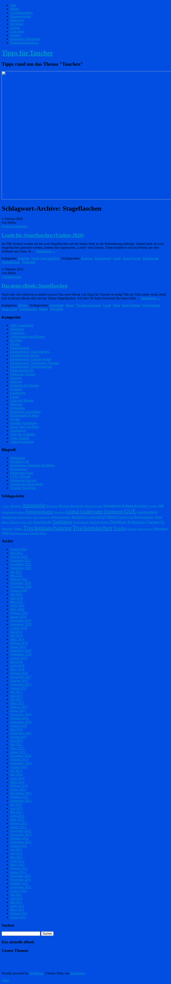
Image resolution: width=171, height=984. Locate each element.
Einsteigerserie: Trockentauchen (31, 366)
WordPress (36, 973)
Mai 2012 (16, 857)
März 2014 (17, 782)
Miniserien (17, 20)
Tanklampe (62, 521)
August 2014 (18, 767)
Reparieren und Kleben (25, 411)
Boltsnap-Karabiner (135, 506)
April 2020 (17, 605)
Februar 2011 (19, 913)
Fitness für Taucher (22, 374)
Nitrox (112, 517)
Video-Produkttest (22, 441)
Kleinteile (79, 517)
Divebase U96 (19, 461)
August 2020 (18, 590)
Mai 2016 (16, 729)
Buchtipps (16, 24)
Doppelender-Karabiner (13, 512)
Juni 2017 (16, 695)
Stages (43, 309)
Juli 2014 (16, 770)
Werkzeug (131, 529)
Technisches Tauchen (143, 522)
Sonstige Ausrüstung (23, 423)
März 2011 (17, 909)
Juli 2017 (16, 692)
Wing (5, 533)
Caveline (153, 506)
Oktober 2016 (19, 718)
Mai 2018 (16, 662)
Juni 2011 (16, 898)
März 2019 (17, 639)
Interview (16, 381)
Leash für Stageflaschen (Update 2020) (43, 235)
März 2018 (17, 669)
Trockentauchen (92, 527)
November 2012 (20, 834)
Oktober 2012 (19, 838)
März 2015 (17, 748)
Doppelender (102, 258)
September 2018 (20, 654)
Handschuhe (25, 517)
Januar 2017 (18, 710)
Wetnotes (161, 529)
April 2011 (17, 906)
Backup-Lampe (94, 506)
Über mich (17, 31)
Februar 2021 (19, 579)
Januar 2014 (18, 789)
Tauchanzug (18, 430)
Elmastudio (77, 973)
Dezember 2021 (20, 560)
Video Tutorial (19, 438)
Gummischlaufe (147, 512)
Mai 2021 (16, 575)
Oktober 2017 (19, 680)
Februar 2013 (19, 823)
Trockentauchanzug (47, 527)
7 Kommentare (11, 276)
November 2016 (20, 714)
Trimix (18, 528)
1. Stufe (5, 506)
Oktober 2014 (19, 759)
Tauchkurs (118, 522)
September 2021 (20, 568)
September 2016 (20, 722)
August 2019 (18, 628)
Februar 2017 (19, 707)
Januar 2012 (18, 872)
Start (13, 5)
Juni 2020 (16, 598)
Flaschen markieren (89, 305)
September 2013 (20, 801)
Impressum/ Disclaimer (25, 39)
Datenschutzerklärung (24, 42)
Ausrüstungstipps (21, 12)
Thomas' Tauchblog (23, 488)
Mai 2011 (16, 902)
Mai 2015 (16, 744)
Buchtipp (16, 340)
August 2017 (18, 688)
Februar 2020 (19, 613)
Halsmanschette (9, 517)
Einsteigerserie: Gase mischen (29, 351)
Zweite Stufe (38, 533)
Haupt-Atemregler (41, 517)
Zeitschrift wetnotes (19, 533)
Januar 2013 (18, 827)
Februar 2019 (19, 643)
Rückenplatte (144, 517)
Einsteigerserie (19, 348)
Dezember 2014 (20, 755)
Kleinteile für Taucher (24, 385)
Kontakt (15, 35)
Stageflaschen (11, 262)
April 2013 (17, 816)
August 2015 (18, 737)
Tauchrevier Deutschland (26, 484)
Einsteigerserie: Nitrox (24, 355)
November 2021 (20, 564)
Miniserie (16, 404)
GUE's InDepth (20, 476)
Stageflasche (151, 258)
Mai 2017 (16, 699)
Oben (5, 980)
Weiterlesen (45, 251)
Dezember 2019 (20, 620)
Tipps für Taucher (27, 53)
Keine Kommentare (15, 226)
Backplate (52, 506)
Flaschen (24, 258)
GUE (130, 511)
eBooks (23, 305)
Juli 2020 (16, 594)
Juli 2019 (16, 632)
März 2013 (17, 819)
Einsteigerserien (20, 16)
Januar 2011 (18, 917)
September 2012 (20, 842)
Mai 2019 (16, 635)
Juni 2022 (16, 553)
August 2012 (18, 846)
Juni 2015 (16, 740)
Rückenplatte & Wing (24, 415)
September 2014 (20, 763)
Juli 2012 (16, 849)
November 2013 (20, 793)
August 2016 (18, 725)
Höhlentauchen (61, 517)
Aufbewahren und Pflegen (27, 336)
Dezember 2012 (20, 831)
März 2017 (17, 703)
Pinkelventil (125, 517)
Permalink (28, 262)
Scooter (15, 419)
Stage (116, 305)
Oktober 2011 (19, 883)
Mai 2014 (16, 774)
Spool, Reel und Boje (45, 258)
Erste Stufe (59, 512)
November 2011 (20, 879)
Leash (117, 258)
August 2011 (18, 891)
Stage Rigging (131, 305)
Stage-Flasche (132, 258)
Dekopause (17, 458)
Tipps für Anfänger (22, 434)
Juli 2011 (16, 894)
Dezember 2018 (20, 650)
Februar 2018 (19, 673)
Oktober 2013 (19, 797)
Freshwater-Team (21, 473)
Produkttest (17, 408)
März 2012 (17, 864)
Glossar (15, 27)
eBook (14, 9)
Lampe (14, 396)
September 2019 (20, 624)
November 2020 (20, 586)
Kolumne (16, 389)
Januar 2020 (18, 617)
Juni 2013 (16, 808)
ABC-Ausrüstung (21, 325)
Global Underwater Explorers (94, 511)
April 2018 (17, 665)
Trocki (119, 528)
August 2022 (18, 549)
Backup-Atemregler (71, 506)
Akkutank (15, 506)
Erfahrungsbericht (22, 370)
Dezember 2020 (20, 583)
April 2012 (17, 861)
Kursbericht (17, 393)
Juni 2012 (16, 853)
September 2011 (20, 887)
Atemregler (56, 305)
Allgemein (17, 329)
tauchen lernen (99, 522)
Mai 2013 (16, 812)
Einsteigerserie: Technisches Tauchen (34, 363)
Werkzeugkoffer (145, 529)
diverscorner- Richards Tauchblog (32, 465)
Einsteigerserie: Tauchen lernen (30, 359)
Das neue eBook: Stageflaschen (35, 285)
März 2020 (17, 609)
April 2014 (17, 778)
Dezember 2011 (20, 876)
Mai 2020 (16, 602)
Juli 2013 (16, 804)
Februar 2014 (19, 785)
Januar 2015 (18, 752)
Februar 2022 (19, 556)
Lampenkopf (96, 517)
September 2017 (20, 684)
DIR (160, 506)
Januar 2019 (18, 647)
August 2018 (18, 658)
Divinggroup (18, 469)
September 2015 (20, 733)
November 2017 (20, 677)
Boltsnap (87, 258)
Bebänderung (112, 506)
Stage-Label (10, 309)
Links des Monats (21, 400)
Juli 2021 (16, 571)
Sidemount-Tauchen (23, 480)
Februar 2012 (19, 868)
